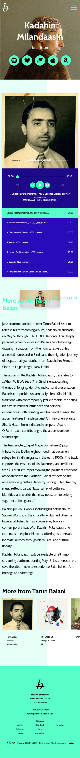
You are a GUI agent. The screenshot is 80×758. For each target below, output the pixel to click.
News (20, 733)
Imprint (60, 725)
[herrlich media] (71, 743)
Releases (20, 729)
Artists (20, 725)
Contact (40, 725)
